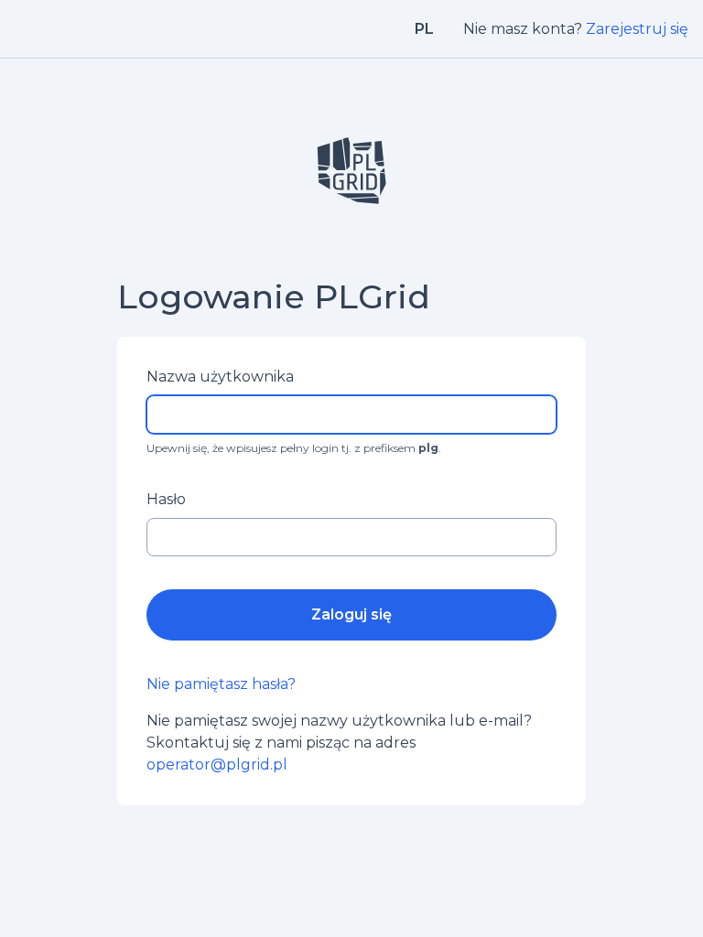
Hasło (166, 499)
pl (424, 29)
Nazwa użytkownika (220, 376)
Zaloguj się (351, 614)
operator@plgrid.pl (216, 764)
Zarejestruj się (637, 29)
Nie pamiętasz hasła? (221, 684)
